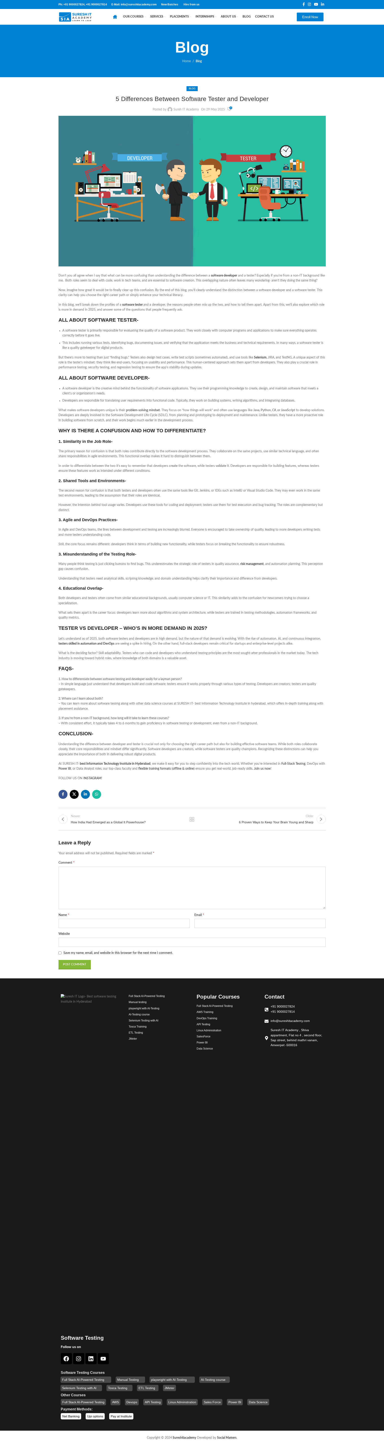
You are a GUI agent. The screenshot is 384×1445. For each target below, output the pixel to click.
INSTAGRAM (92, 778)
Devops (131, 1402)
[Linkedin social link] (322, 4)
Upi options (95, 1416)
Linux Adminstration (182, 1402)
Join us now (262, 768)
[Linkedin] (91, 1358)
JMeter (169, 1388)
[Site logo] (75, 16)
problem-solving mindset (143, 410)
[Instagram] (78, 1358)
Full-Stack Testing (293, 763)
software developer (224, 275)
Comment (67, 862)
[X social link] (74, 794)
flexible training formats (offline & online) (166, 768)
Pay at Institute (121, 1416)
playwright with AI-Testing (169, 1379)
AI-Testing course (213, 1379)
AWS (115, 1402)
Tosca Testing (117, 1388)
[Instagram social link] (309, 4)
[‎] (116, 17)
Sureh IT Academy (186, 109)
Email (199, 915)
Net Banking (71, 1416)
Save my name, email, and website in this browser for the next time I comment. (118, 953)
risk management (252, 564)
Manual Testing (128, 1379)
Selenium (260, 357)
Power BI (65, 768)
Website (64, 934)
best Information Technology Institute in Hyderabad (115, 763)
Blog (199, 61)
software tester (132, 304)
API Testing (153, 1402)
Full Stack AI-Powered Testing (83, 1379)
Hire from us (192, 4)
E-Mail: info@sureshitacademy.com (134, 4)
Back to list (192, 819)
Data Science (258, 1402)
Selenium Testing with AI (79, 1388)
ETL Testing (147, 1388)
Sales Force (212, 1402)
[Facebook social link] (303, 4)
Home (186, 61)
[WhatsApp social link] (96, 794)
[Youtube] (103, 1358)
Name (64, 915)
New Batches (170, 4)
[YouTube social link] (315, 4)
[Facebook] (66, 1358)
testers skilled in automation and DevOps (86, 643)
